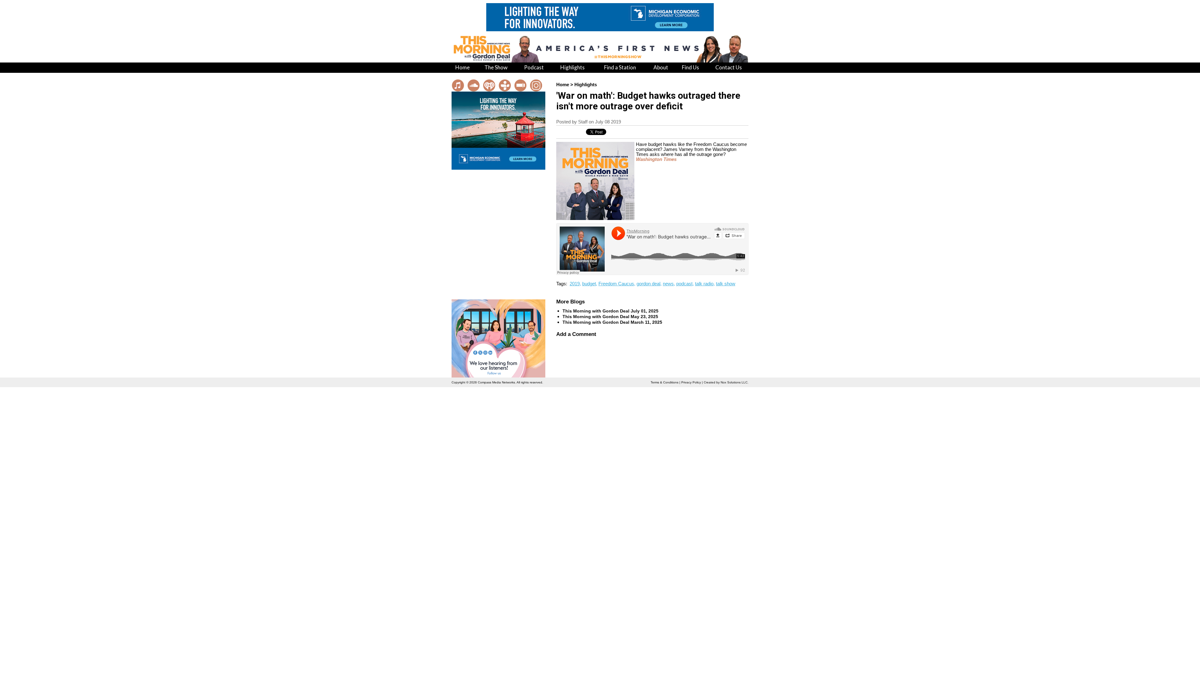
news (668, 283)
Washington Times (656, 159)
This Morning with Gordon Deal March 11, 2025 (612, 322)
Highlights (585, 84)
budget (589, 283)
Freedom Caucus (616, 283)
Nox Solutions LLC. (734, 382)
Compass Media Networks (496, 382)
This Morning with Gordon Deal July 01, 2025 (610, 310)
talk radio (704, 283)
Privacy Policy (691, 382)
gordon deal (648, 283)
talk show (725, 283)
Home (562, 84)
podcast (684, 283)
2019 (575, 283)
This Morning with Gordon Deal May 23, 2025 (610, 316)
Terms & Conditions (664, 382)
